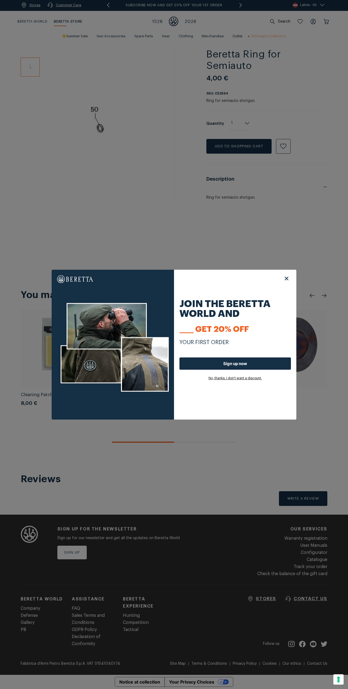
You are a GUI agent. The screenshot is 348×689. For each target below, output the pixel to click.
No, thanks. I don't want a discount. (235, 378)
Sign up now (235, 363)
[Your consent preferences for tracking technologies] (338, 679)
